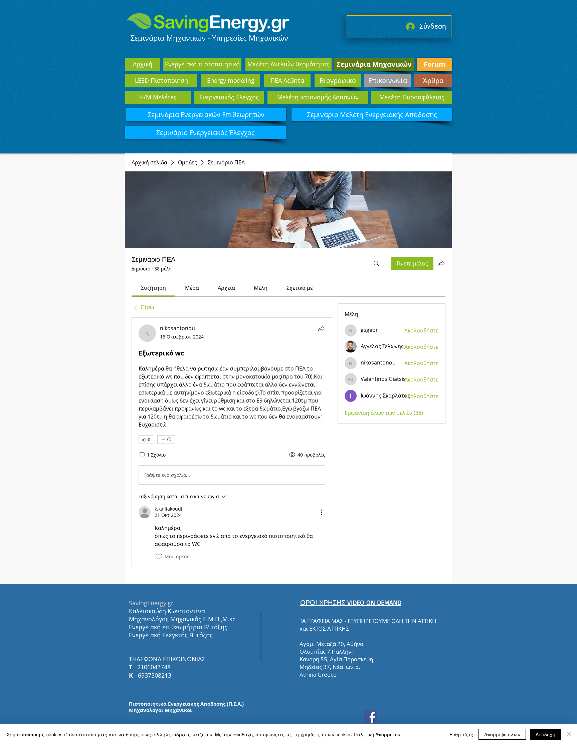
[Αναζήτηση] (376, 263)
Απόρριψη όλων (502, 734)
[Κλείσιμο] (569, 734)
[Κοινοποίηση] (321, 328)
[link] (153, 287)
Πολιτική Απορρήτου (377, 734)
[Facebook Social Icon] (370, 716)
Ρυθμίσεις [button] (461, 734)
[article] (232, 442)
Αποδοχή (545, 734)
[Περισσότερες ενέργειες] (321, 512)
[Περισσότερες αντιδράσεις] (166, 439)
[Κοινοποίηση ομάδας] (441, 263)
